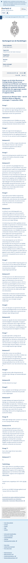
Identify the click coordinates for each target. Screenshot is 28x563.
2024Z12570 (5, 472)
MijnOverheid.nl (8, 552)
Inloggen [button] (3, 12)
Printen (16, 75)
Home (2, 17)
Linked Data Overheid (9, 547)
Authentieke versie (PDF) (12, 73)
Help (5, 528)
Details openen (1, 16)
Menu (24, 9)
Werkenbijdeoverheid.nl (10, 558)
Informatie (22, 72)
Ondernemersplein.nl (9, 556)
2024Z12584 (5, 475)
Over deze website (8, 523)
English (6, 526)
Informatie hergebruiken (10, 534)
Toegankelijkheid (8, 537)
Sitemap (6, 539)
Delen (23, 75)
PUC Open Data (8, 548)
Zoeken (6, 530)
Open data (6, 545)
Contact (6, 524)
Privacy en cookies (8, 535)
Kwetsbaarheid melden (9, 541)
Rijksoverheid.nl (8, 554)
